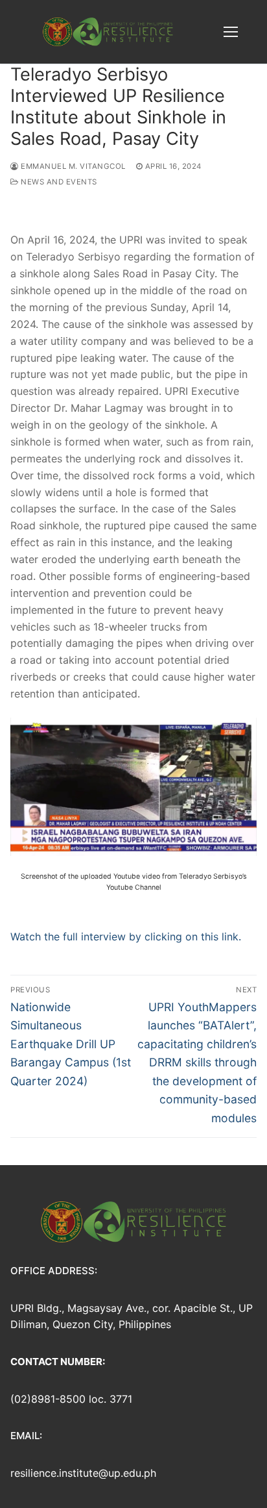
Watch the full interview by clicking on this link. (125, 936)
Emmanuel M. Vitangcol (72, 166)
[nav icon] (230, 31)
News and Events (58, 181)
